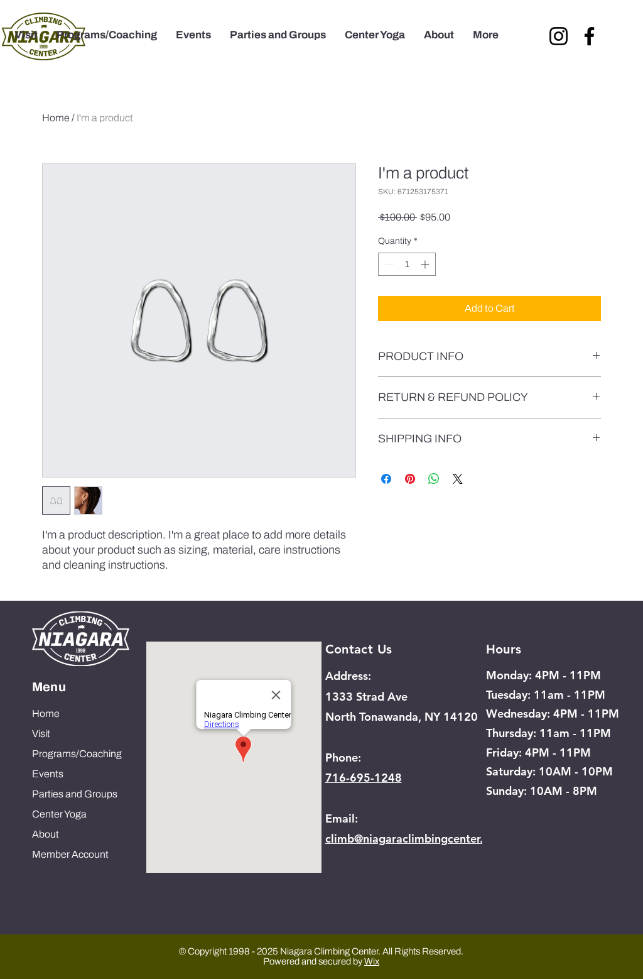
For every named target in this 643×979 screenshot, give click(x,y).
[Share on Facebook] (386, 478)
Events (47, 773)
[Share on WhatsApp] (433, 478)
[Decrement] (388, 264)
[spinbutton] (407, 264)
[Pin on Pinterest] (410, 478)
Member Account (70, 854)
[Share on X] (457, 478)
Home (56, 117)
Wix (371, 961)
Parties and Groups (74, 794)
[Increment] (426, 264)
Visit (41, 733)
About (45, 834)
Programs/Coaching (77, 753)
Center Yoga (59, 814)
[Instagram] (558, 36)
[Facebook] (589, 36)
